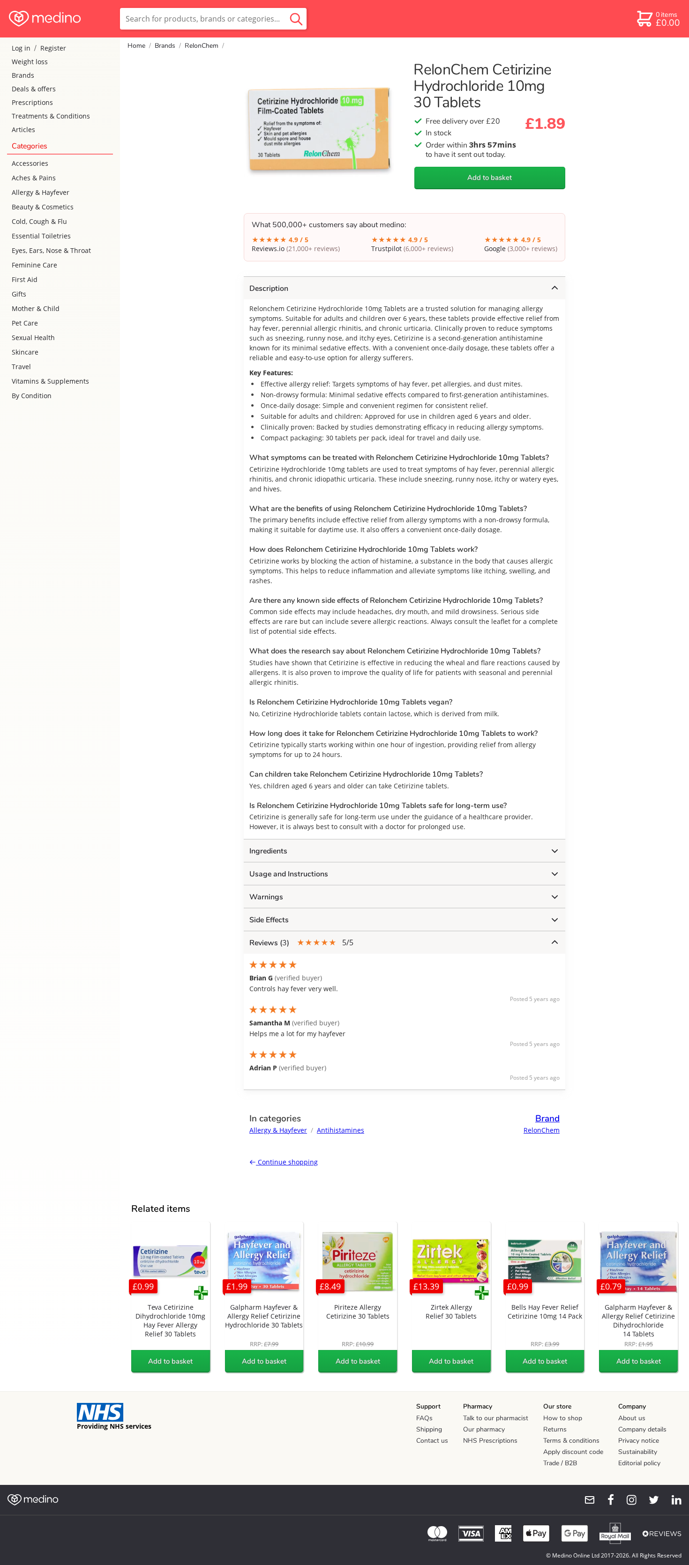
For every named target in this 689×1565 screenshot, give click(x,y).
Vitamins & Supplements (50, 381)
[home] (59, 18)
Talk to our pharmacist (495, 1418)
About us (631, 1418)
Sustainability (637, 1451)
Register (53, 48)
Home (136, 45)
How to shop (562, 1418)
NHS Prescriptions (490, 1440)
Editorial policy (639, 1463)
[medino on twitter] (649, 1499)
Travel (21, 366)
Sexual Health (33, 337)
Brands (23, 75)
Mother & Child (36, 308)
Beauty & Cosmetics (43, 206)
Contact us (432, 1440)
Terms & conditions (571, 1440)
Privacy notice (638, 1440)
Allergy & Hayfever (40, 192)
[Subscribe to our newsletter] (586, 1499)
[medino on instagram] (627, 1499)
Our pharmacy (484, 1429)
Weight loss (30, 61)
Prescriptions (32, 102)
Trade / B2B (560, 1463)
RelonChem (201, 45)
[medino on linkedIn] (672, 1499)
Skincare (25, 352)
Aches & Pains (34, 177)
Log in (21, 48)
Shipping (429, 1429)
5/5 (301, 942)
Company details (642, 1429)
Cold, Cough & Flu (39, 221)
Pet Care (25, 323)
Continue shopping (287, 1161)
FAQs (424, 1418)
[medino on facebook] (604, 1499)
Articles (23, 129)
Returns (555, 1429)
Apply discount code (573, 1451)
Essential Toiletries (41, 235)
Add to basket (489, 177)
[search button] (296, 18)
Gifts (19, 293)
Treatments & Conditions (51, 115)
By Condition (32, 395)
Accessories (30, 163)
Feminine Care (34, 264)
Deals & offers (34, 88)
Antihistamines (340, 1130)
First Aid (24, 279)
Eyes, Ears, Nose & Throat (51, 250)
